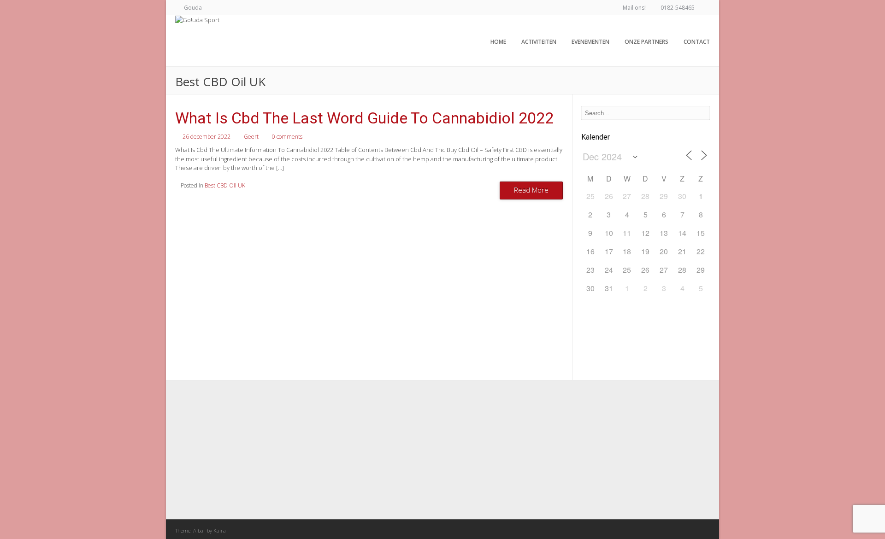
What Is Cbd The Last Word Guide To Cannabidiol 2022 (364, 118)
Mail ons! (634, 8)
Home (498, 42)
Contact (697, 42)
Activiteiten (538, 42)
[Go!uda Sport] (197, 20)
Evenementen (590, 42)
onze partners (646, 42)
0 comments (287, 137)
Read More (531, 189)
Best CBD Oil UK (225, 185)
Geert (251, 137)
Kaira (219, 530)
